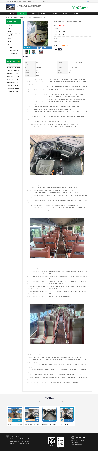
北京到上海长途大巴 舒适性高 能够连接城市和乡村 (13, 85)
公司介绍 (43, 13)
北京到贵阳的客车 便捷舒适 (13, 76)
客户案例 (65, 13)
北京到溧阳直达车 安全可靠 (13, 70)
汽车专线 (9, 32)
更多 (19, 61)
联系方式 (76, 13)
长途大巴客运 (10, 35)
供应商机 (22, 13)
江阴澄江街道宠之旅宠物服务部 (16, 441)
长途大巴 (21, 17)
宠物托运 (9, 41)
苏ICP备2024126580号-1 (25, 438)
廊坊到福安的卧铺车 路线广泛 (13, 73)
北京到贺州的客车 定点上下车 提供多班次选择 (13, 88)
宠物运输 (9, 44)
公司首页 (11, 13)
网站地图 (32, 443)
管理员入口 (27, 443)
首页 (12, 17)
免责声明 (23, 443)
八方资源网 (18, 443)
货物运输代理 (10, 38)
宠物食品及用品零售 (12, 53)
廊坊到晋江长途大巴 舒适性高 (13, 67)
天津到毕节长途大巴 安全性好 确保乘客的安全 (13, 91)
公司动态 (54, 13)
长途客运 (9, 28)
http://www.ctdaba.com (29, 388)
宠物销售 (9, 47)
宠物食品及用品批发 (12, 50)
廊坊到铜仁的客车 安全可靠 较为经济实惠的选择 (13, 79)
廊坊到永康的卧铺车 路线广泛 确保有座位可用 (13, 82)
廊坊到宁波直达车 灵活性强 (13, 65)
